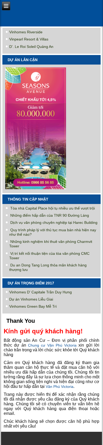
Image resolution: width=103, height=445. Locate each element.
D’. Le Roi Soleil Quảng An (31, 46)
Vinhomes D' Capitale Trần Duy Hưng (40, 292)
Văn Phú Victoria (59, 386)
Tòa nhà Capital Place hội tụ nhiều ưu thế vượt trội (52, 208)
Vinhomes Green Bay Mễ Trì (33, 306)
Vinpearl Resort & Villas (28, 39)
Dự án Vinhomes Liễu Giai (31, 299)
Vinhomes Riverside (26, 32)
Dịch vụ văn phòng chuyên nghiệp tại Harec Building (53, 222)
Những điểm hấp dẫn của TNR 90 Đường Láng (49, 215)
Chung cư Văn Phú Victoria (52, 345)
